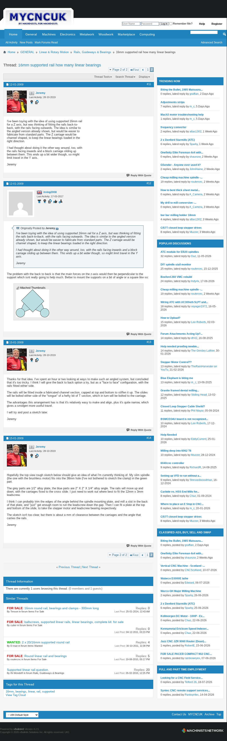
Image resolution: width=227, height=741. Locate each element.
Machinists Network (202, 730)
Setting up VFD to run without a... (181, 475)
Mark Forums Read (46, 42)
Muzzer (194, 232)
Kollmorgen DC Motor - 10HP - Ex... (182, 616)
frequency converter (173, 127)
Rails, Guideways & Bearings (92, 52)
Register (216, 23)
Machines (49, 34)
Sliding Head (199, 394)
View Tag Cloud (16, 695)
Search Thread (124, 76)
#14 (149, 437)
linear (31, 691)
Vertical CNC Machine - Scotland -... (183, 565)
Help (202, 23)
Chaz (193, 495)
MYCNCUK (195, 714)
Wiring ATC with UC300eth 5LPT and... (184, 302)
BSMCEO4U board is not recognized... (184, 419)
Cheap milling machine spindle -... (181, 177)
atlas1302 (196, 131)
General (31, 34)
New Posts (26, 42)
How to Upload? (170, 317)
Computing (147, 34)
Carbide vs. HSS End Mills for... (180, 491)
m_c (192, 106)
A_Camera (195, 194)
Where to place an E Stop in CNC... (182, 504)
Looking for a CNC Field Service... (182, 677)
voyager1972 (199, 306)
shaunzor (195, 156)
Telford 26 (191, 682)
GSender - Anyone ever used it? (181, 164)
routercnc (196, 181)
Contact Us (179, 714)
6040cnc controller (172, 463)
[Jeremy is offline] (17, 102)
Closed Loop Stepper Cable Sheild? (183, 406)
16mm (10, 691)
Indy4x (195, 281)
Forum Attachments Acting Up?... (181, 333)
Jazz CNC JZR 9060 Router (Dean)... (183, 641)
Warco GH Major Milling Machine (181, 591)
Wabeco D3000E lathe (174, 578)
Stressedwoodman (201, 480)
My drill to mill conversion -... (178, 202)
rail (38, 691)
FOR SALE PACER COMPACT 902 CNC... (186, 654)
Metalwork (87, 34)
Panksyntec (192, 694)
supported (48, 691)
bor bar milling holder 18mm (178, 215)
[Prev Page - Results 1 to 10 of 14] (143, 70)
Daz (193, 256)
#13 (149, 342)
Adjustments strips (173, 102)
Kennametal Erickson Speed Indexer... (184, 628)
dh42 (194, 338)
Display (143, 76)
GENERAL (27, 52)
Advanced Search (211, 42)
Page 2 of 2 (120, 69)
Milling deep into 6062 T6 (176, 450)
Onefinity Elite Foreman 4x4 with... (182, 152)
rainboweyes (192, 658)
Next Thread (90, 567)
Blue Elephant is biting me (177, 378)
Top (218, 714)
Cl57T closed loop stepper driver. (181, 227)
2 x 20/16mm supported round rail (46, 642)
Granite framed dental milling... (180, 390)
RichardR (195, 467)
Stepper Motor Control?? (176, 362)
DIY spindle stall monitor (176, 264)
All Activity (11, 42)
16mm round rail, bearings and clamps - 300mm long (61, 608)
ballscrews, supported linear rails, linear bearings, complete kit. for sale (74, 622)
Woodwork (106, 34)
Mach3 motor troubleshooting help (182, 114)
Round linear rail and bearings (45, 656)
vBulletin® (19, 729)
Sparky (194, 144)
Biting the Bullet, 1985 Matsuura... (182, 89)
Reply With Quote (141, 175)
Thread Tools (102, 76)
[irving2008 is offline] (21, 203)
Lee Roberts (198, 322)
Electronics (67, 34)
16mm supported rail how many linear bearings (59, 65)
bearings (21, 691)
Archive (209, 714)
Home (13, 34)
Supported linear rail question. (28, 669)
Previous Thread (69, 567)
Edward (189, 582)
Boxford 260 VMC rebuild (176, 277)
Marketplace (126, 34)
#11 (149, 84)
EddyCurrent (198, 439)
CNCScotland (193, 570)
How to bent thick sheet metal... (180, 190)
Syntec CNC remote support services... (185, 690)
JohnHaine (196, 169)
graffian (194, 93)
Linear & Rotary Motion (54, 52)
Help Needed (169, 434)
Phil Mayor (197, 410)
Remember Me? (182, 23)
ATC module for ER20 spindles (180, 251)
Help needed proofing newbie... (180, 346)
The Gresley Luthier (203, 350)
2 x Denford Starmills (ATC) (178, 139)
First (136, 70)
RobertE (190, 645)
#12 (149, 183)
